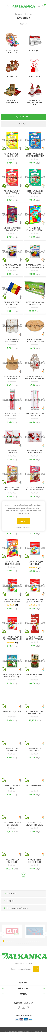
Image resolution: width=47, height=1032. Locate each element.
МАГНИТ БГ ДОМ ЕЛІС (12, 711)
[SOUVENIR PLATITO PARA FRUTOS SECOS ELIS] (12, 920)
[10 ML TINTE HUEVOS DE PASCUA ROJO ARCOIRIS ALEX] (12, 177)
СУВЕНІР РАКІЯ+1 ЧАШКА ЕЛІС (12, 750)
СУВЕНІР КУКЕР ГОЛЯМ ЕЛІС (12, 861)
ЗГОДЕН (23, 521)
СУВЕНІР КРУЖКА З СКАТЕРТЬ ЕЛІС (12, 1009)
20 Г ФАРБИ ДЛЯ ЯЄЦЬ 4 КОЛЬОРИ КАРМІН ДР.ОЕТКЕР (12, 564)
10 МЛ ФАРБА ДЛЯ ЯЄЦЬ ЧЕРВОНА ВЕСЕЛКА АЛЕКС (12, 193)
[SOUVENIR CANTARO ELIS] (35, 772)
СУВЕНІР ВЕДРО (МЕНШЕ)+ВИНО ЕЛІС (35, 898)
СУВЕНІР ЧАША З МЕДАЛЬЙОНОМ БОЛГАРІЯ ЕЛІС (12, 973)
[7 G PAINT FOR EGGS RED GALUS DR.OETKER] (12, 661)
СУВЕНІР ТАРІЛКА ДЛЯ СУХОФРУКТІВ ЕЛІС (12, 935)
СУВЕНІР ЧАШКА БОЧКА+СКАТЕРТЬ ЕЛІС (35, 936)
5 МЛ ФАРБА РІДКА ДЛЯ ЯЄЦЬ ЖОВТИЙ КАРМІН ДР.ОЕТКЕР (34, 601)
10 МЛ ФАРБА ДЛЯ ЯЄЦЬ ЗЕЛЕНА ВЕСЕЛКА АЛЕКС (35, 193)
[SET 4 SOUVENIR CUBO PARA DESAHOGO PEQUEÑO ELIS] (35, 698)
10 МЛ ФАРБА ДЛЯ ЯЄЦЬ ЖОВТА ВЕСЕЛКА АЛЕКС (12, 156)
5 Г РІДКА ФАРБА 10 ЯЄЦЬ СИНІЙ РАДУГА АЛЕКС (35, 267)
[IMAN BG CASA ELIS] (12, 698)
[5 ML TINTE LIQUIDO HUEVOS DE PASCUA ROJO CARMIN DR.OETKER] (12, 623)
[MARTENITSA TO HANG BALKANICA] (35, 437)
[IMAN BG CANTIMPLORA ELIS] (35, 661)
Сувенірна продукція (12, 101)
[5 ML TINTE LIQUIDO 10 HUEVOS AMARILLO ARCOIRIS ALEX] (12, 251)
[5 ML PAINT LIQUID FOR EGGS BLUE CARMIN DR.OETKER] (35, 548)
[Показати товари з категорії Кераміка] (12, 65)
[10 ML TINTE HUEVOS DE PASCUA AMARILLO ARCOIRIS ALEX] (12, 140)
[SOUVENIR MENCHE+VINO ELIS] (35, 883)
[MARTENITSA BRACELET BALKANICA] (35, 400)
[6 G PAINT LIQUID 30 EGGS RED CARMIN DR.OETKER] (35, 623)
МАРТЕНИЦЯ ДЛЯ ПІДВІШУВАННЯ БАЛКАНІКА (34, 453)
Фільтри (24, 117)
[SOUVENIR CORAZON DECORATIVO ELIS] (35, 809)
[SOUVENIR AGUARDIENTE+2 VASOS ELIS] (35, 735)
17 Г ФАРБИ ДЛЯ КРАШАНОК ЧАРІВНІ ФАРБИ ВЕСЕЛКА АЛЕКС (34, 231)
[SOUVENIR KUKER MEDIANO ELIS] (35, 846)
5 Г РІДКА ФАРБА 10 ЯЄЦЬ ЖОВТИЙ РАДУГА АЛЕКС (12, 267)
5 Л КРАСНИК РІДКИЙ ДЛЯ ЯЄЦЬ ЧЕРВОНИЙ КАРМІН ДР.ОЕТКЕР (12, 639)
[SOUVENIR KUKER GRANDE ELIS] (12, 846)
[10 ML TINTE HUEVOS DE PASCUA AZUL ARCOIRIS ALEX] (35, 140)
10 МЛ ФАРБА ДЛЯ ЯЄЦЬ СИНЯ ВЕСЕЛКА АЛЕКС (35, 156)
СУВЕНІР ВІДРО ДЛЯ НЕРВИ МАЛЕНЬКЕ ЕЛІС (34, 713)
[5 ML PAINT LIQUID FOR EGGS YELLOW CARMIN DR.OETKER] (35, 585)
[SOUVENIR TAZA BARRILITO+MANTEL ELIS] (35, 920)
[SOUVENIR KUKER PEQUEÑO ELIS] (12, 883)
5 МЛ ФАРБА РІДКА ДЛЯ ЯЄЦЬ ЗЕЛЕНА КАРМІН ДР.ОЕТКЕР (12, 601)
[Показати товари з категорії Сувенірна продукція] (12, 89)
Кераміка (12, 77)
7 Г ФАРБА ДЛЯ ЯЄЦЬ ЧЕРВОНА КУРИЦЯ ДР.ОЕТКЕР (12, 676)
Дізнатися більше (23, 527)
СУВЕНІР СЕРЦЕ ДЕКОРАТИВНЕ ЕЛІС (34, 824)
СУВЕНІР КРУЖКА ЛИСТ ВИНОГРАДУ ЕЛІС (35, 1010)
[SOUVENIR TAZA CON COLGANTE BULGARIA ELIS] (12, 957)
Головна (18, 14)
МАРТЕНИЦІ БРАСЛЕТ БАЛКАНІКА (35, 414)
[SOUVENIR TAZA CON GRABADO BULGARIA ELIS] (35, 957)
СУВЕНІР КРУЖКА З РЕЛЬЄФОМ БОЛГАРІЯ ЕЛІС (35, 973)
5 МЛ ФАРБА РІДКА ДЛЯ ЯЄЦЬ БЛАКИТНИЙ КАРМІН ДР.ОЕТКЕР (35, 565)
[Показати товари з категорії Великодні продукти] (12, 39)
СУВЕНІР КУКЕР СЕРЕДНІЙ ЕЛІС (34, 861)
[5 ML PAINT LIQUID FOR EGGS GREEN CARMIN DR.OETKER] (12, 585)
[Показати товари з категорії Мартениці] (35, 65)
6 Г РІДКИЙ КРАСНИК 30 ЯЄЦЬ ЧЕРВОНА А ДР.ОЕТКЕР (35, 639)
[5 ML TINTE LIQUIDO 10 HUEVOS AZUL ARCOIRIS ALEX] (35, 251)
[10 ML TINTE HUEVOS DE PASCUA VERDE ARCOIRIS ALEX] (35, 177)
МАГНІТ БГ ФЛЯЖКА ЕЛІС (35, 675)
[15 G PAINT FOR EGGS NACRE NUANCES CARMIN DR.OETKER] (12, 474)
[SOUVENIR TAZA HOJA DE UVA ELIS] (35, 994)
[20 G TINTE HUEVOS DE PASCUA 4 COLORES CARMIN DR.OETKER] (12, 548)
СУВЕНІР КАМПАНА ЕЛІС (12, 787)
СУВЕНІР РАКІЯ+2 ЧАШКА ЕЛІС (35, 750)
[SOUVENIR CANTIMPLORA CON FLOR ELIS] (12, 809)
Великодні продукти (12, 51)
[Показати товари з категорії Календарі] (35, 39)
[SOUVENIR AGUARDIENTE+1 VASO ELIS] (12, 735)
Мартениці (35, 77)
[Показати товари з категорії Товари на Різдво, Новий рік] (35, 89)
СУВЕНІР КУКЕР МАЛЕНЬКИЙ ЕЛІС (12, 898)
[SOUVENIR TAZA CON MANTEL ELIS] (12, 994)
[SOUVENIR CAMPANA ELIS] (12, 772)
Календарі (34, 51)
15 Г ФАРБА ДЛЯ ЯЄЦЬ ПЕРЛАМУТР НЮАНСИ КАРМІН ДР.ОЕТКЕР (12, 491)
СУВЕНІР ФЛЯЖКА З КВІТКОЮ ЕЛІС (12, 824)
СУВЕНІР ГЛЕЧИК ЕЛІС (35, 786)
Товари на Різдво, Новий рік (35, 102)
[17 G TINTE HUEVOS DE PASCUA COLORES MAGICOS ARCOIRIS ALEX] (35, 214)
